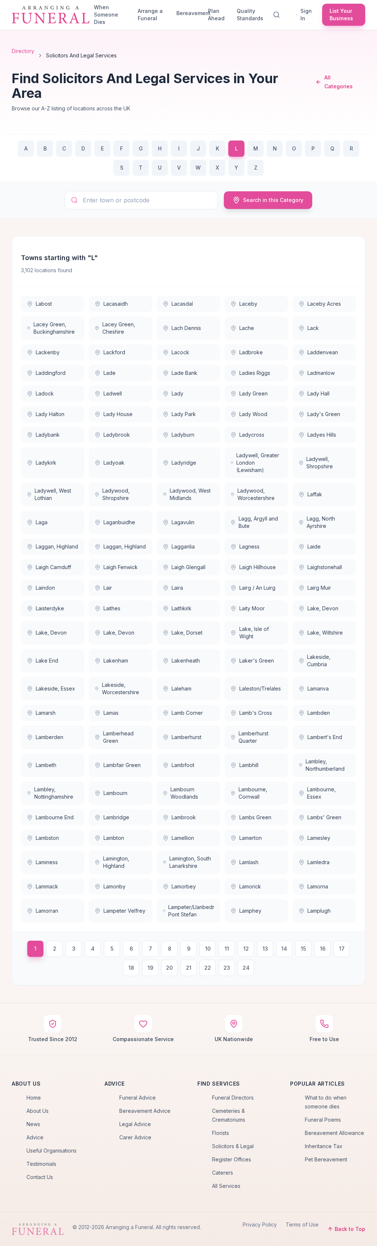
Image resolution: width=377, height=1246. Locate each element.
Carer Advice (135, 1137)
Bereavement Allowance (334, 1133)
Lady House (118, 414)
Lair (107, 588)
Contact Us (40, 1177)
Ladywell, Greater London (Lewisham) (257, 462)
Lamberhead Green (118, 737)
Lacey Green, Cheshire (118, 328)
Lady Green (253, 393)
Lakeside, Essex (55, 688)
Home (34, 1097)
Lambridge (116, 817)
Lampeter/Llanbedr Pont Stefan (191, 910)
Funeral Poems (323, 1120)
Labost (44, 304)
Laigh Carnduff (53, 567)
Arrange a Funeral (150, 14)
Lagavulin (183, 522)
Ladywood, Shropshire (116, 494)
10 (208, 948)
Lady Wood (253, 414)
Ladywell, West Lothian (53, 494)
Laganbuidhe (119, 522)
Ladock (45, 393)
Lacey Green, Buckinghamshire (54, 328)
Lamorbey (184, 886)
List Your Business (341, 14)
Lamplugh (319, 911)
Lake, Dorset (187, 632)
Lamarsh (46, 713)
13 (265, 948)
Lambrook (184, 817)
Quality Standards (250, 14)
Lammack (47, 886)
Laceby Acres (324, 304)
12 (246, 948)
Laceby (248, 304)
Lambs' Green (324, 817)
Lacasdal (182, 304)
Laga (41, 522)
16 (322, 948)
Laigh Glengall (188, 567)
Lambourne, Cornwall (253, 793)
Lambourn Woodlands (184, 793)
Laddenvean (322, 352)
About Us (38, 1111)
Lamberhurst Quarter (253, 737)
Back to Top (350, 1229)
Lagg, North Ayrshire (321, 522)
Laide (314, 546)
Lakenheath (186, 660)
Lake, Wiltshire (325, 632)
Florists (220, 1133)
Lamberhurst (186, 737)
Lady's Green (323, 414)
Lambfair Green (122, 765)
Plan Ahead (216, 14)
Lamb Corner (187, 713)
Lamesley (318, 838)
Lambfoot (183, 765)
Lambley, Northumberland (325, 765)
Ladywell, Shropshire (319, 462)
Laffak (314, 494)
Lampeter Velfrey (124, 911)
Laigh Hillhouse (257, 567)
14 (284, 948)
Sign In (306, 14)
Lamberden (49, 737)
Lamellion (183, 838)
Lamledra (318, 862)
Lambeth (46, 765)
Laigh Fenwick (120, 567)
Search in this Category (273, 200)
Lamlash (248, 862)
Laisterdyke (50, 608)
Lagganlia (183, 546)
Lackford (114, 352)
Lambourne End (55, 817)
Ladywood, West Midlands (190, 494)
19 (150, 968)
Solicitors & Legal (233, 1146)
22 (207, 968)
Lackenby (48, 352)
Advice (35, 1137)
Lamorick (250, 886)
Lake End (47, 660)
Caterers (222, 1172)
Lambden (318, 713)
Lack (313, 328)
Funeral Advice (137, 1097)
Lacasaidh (115, 304)
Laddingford (51, 373)
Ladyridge (184, 462)
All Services (226, 1186)
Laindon (45, 588)
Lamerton (250, 838)
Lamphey (250, 911)
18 (131, 968)
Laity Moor (252, 608)
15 (303, 948)
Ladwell (112, 393)
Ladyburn (183, 435)
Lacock (180, 352)
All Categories (338, 81)
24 (246, 968)
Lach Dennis (186, 328)
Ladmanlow (321, 373)
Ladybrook (116, 435)
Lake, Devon (322, 608)
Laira (177, 588)
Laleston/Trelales (260, 688)
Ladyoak (113, 462)
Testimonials (41, 1164)
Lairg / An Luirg (257, 588)
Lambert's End (324, 737)
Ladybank (48, 435)
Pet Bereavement (326, 1159)
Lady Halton (50, 414)
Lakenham (115, 660)
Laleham (181, 688)
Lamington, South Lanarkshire (190, 862)
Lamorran (47, 911)
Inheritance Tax (323, 1146)
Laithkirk (181, 608)
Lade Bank (184, 373)
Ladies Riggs (254, 373)
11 (227, 948)
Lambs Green (255, 817)
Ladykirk (46, 462)
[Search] (278, 15)
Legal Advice (135, 1124)
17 (342, 948)
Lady (177, 393)
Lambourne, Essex (321, 793)
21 (188, 968)
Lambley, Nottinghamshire (53, 793)
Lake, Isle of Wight (254, 632)
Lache (246, 328)
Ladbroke (251, 352)
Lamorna (317, 886)
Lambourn (115, 793)
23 (226, 968)
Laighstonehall (324, 567)
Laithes (111, 608)
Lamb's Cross (255, 713)
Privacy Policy (260, 1224)
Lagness (249, 546)
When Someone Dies (106, 14)
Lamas (111, 713)
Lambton (113, 838)
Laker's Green (256, 660)
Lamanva (318, 688)
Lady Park (184, 414)
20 (169, 968)
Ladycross (251, 435)
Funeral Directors (233, 1097)
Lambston (47, 838)
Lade (109, 373)
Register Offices (231, 1159)
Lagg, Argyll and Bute (258, 522)
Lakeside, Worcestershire (120, 688)
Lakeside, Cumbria (319, 660)
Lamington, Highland (116, 862)
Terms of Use (302, 1224)
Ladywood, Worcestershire (256, 494)
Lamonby (114, 886)
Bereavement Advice (144, 1111)
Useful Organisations (52, 1150)
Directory (23, 51)
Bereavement (189, 13)
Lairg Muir (319, 588)
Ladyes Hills (321, 435)
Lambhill (248, 765)
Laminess (47, 862)
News (33, 1124)
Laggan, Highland (57, 546)
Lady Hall (318, 393)
